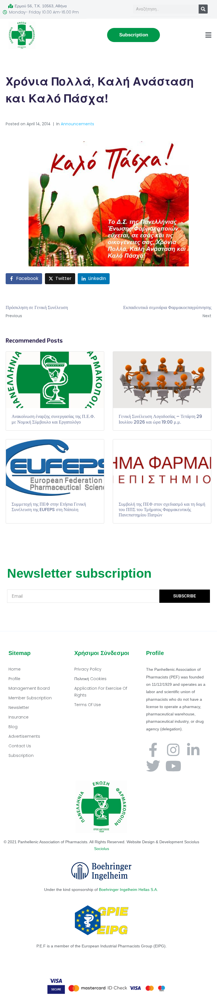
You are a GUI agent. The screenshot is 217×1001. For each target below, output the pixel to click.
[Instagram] (173, 750)
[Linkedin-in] (193, 750)
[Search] (203, 9)
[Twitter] (153, 766)
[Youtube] (173, 766)
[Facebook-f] (153, 750)
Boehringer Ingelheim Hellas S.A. (129, 889)
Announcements (77, 124)
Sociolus (101, 848)
